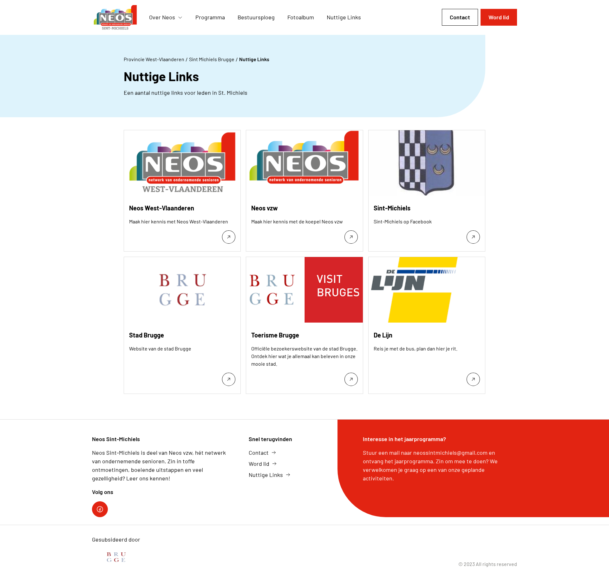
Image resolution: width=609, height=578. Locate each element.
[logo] (115, 17)
